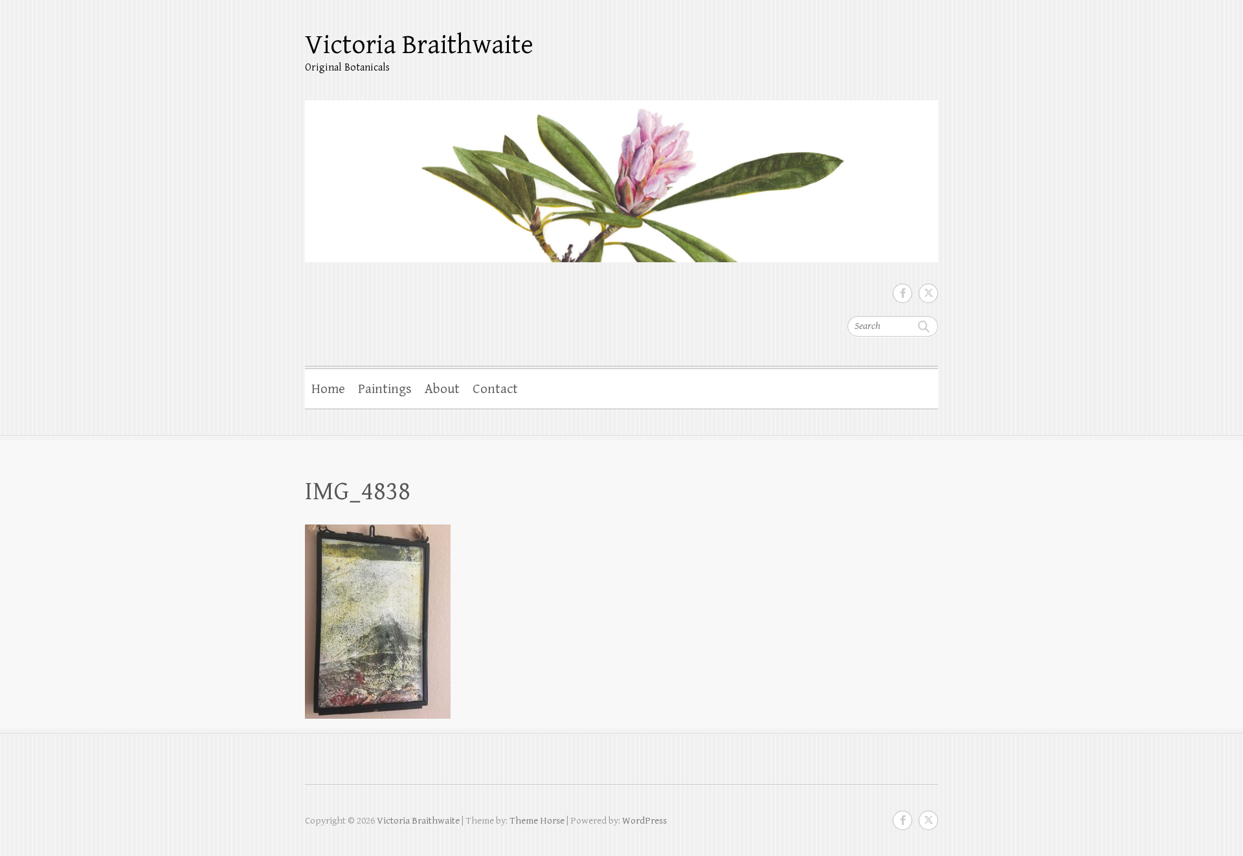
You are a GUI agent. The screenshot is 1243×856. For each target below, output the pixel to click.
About (442, 389)
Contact (495, 389)
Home (328, 389)
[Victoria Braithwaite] (621, 173)
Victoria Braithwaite (419, 45)
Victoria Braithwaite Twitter (928, 293)
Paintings (385, 389)
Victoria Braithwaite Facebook (902, 293)
